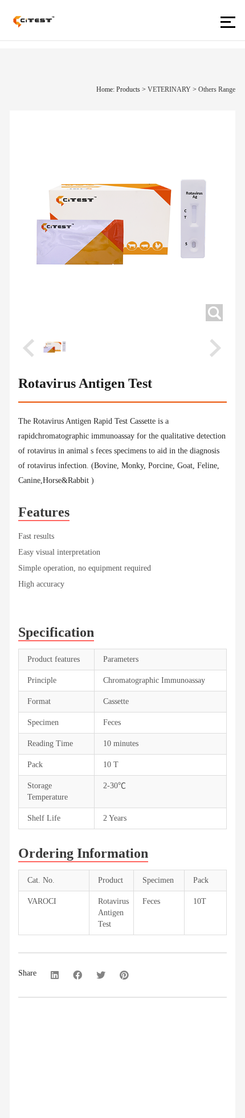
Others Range (216, 89)
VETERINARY (169, 89)
